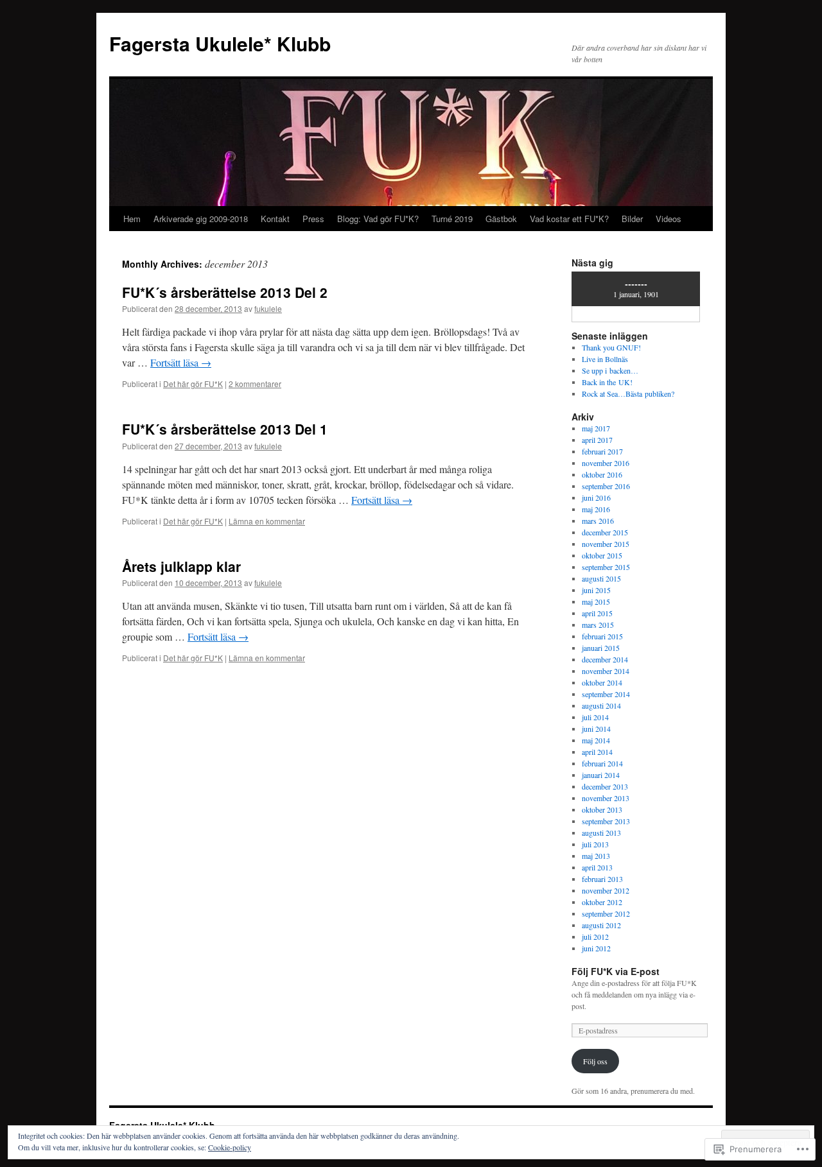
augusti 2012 (601, 925)
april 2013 (597, 867)
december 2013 (605, 786)
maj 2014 (596, 740)
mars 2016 (598, 520)
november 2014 (605, 671)
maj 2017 (596, 428)
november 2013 (605, 798)
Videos (668, 218)
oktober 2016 (602, 474)
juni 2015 (596, 590)
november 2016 (605, 463)
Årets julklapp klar (181, 566)
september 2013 (606, 821)
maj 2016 (596, 509)
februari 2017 (602, 451)
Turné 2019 (452, 218)
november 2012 (605, 890)
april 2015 (597, 613)
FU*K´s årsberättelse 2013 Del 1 (225, 428)
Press (313, 218)
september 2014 (606, 694)
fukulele (268, 308)
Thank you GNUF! (611, 347)
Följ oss (595, 1061)
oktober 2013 (602, 809)
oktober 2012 (602, 902)
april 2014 (597, 752)
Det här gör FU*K (193, 383)
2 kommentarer (255, 383)
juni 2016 (596, 497)
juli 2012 (595, 936)
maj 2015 (596, 601)
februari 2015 (602, 636)
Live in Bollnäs (605, 359)
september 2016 (606, 486)
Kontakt (275, 218)
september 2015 (606, 567)
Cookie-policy (229, 1147)
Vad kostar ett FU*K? (569, 218)
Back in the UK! (607, 382)
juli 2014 (595, 717)
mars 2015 (598, 624)
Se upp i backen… (610, 370)
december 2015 (605, 532)
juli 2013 (595, 844)
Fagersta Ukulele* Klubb (220, 43)
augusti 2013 (601, 832)
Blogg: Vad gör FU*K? (378, 218)
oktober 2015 (602, 555)
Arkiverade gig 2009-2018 (200, 218)
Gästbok (501, 218)
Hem (132, 218)
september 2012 (606, 913)
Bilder (632, 218)
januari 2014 (601, 775)
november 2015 (605, 544)
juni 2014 (596, 728)
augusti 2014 (601, 705)
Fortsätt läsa (180, 362)
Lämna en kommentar (267, 520)
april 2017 (597, 440)
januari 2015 (601, 648)
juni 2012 (596, 948)
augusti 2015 (601, 578)
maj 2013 (596, 856)
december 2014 (605, 659)
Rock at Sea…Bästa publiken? (628, 393)
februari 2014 (602, 763)
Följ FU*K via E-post (616, 971)
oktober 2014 (602, 682)
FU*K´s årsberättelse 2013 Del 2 (225, 292)
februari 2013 (602, 879)
